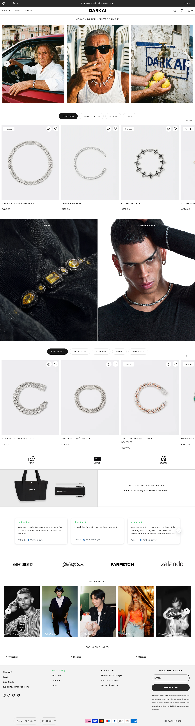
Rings (119, 351)
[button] (7, 64)
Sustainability (58, 670)
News (54, 685)
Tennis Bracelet (71, 203)
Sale (129, 116)
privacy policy (168, 699)
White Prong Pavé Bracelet (18, 438)
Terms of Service (109, 685)
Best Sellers (91, 116)
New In (113, 116)
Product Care (107, 670)
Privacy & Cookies (110, 680)
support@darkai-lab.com (16, 687)
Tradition (13, 657)
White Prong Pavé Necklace (18, 203)
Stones (142, 657)
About (18, 10)
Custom (29, 10)
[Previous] (187, 120)
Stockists (56, 675)
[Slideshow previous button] (16, 530)
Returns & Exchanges (111, 675)
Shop (4, 10)
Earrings (101, 351)
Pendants (138, 351)
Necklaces (80, 351)
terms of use (181, 699)
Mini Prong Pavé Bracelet (76, 438)
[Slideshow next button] (178, 530)
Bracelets (57, 351)
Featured (68, 116)
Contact (56, 680)
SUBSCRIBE (170, 687)
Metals (77, 657)
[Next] (190, 120)
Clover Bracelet (131, 203)
